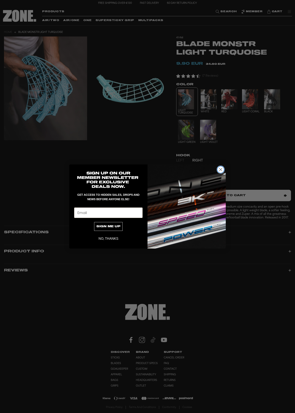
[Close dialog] (220, 169)
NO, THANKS (108, 238)
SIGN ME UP (108, 226)
